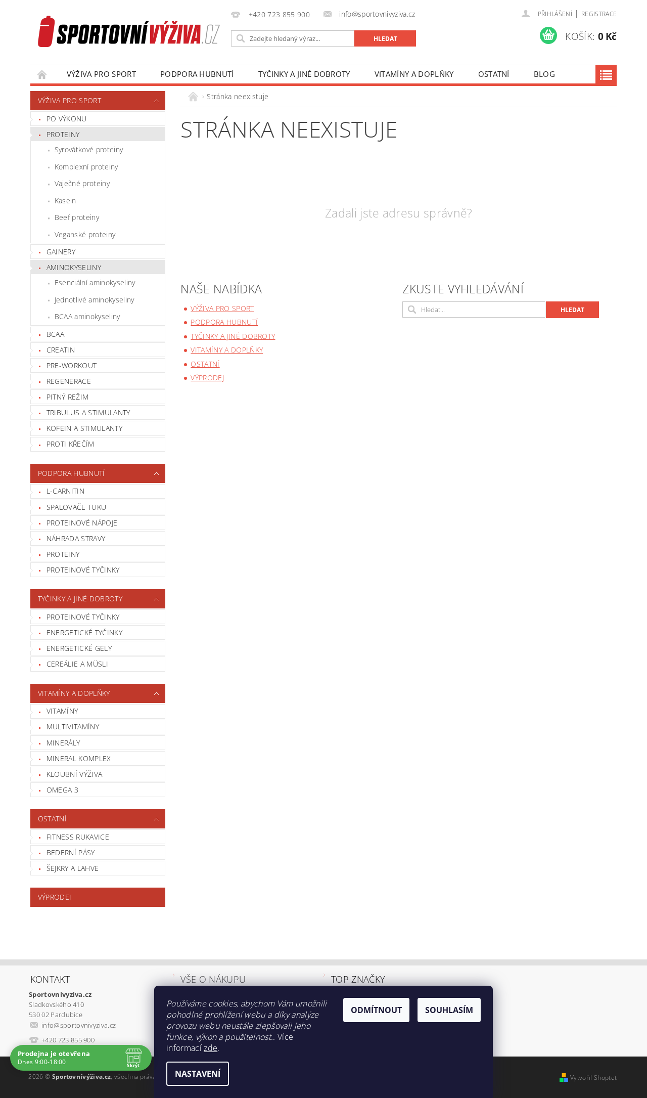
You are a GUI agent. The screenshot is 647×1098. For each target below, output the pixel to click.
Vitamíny (62, 711)
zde (210, 1047)
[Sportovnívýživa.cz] (128, 33)
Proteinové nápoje (82, 523)
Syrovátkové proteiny (89, 149)
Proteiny (63, 134)
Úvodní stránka (42, 74)
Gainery (61, 251)
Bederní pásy (71, 852)
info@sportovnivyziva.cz (78, 1025)
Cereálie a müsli (77, 664)
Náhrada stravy (76, 538)
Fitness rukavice (78, 837)
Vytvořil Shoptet (593, 1077)
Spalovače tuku (76, 507)
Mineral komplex (79, 758)
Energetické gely (79, 648)
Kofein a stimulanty (84, 428)
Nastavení (197, 1073)
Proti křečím (71, 444)
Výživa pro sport (101, 74)
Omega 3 (62, 790)
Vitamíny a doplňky (414, 74)
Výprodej (54, 897)
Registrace (599, 14)
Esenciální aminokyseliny (95, 282)
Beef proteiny (77, 217)
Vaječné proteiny (82, 183)
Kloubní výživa (74, 774)
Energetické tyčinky (84, 632)
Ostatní (494, 74)
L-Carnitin (65, 491)
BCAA (55, 334)
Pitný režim (68, 397)
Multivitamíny (73, 726)
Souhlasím (449, 1010)
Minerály (63, 743)
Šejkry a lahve (73, 868)
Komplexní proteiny (86, 166)
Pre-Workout (72, 365)
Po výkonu (67, 118)
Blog (544, 74)
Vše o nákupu (213, 979)
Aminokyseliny (74, 267)
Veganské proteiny (85, 234)
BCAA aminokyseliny (87, 316)
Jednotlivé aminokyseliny (94, 299)
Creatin (61, 350)
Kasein (65, 200)
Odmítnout (376, 1010)
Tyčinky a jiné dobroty (304, 74)
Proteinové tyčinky (83, 570)
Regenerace (69, 381)
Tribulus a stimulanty (88, 412)
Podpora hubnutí (197, 74)
